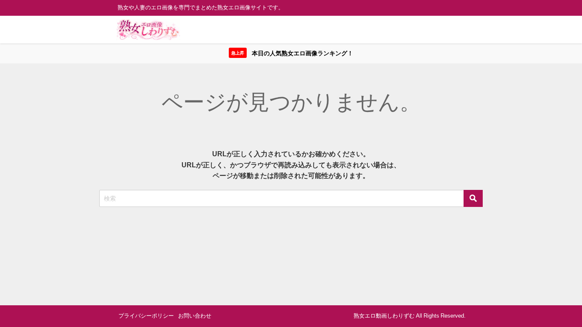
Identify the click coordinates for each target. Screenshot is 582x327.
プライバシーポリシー (146, 315)
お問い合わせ (194, 315)
